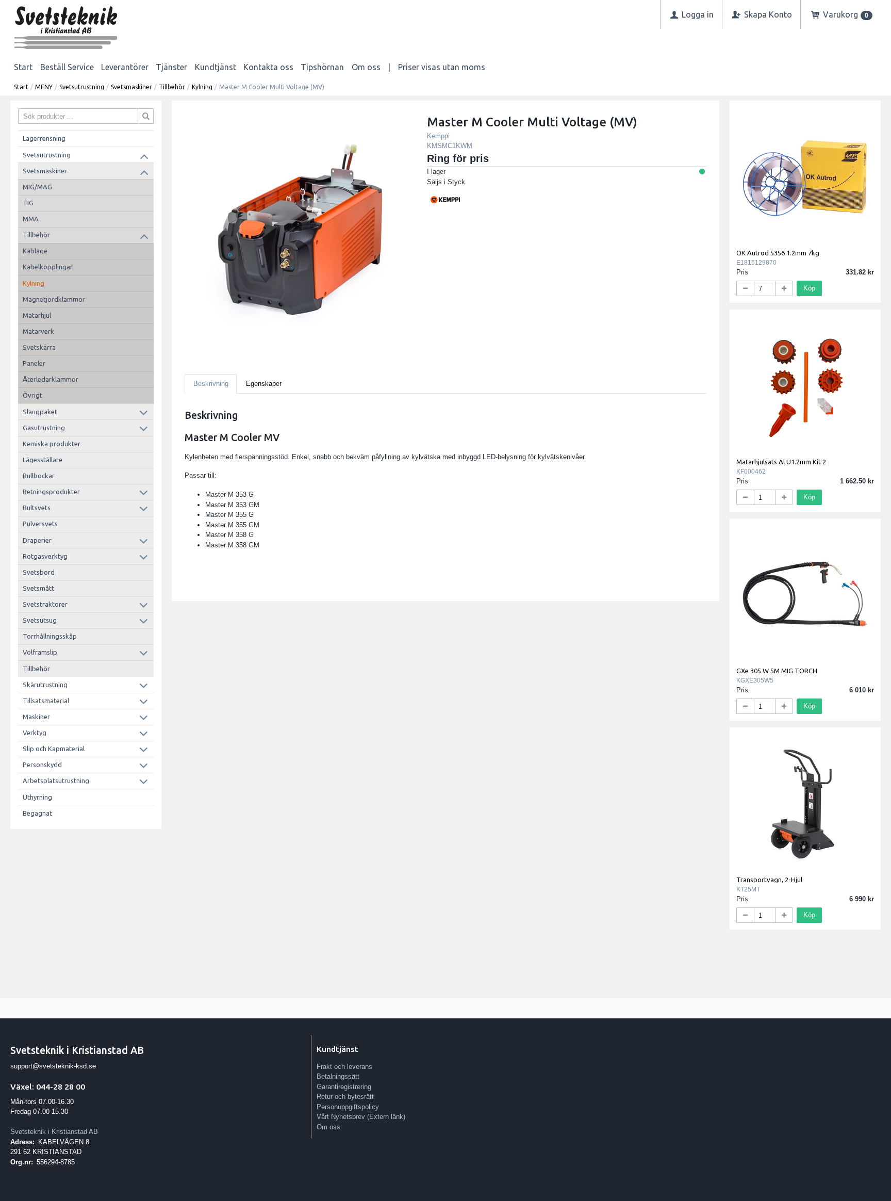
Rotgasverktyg (45, 556)
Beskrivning (210, 383)
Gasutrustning (44, 427)
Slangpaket (40, 411)
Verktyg (34, 732)
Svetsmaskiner (131, 87)
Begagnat (37, 813)
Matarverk (38, 331)
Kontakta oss (268, 67)
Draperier (37, 540)
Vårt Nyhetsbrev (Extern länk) (361, 1117)
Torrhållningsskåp (50, 636)
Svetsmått (38, 588)
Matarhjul (37, 315)
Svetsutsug (40, 620)
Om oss (366, 67)
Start (23, 67)
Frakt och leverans (344, 1066)
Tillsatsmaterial (46, 700)
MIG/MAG (37, 186)
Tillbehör (172, 87)
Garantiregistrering (344, 1087)
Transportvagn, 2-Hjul (769, 879)
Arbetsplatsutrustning (56, 780)
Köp (809, 288)
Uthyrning (37, 797)
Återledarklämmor (50, 379)
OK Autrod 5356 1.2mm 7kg (777, 252)
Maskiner (36, 716)
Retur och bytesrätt (345, 1096)
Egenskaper (264, 383)
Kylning (202, 87)
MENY (44, 87)
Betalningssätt (338, 1076)
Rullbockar (39, 475)
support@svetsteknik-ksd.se (53, 1066)
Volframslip (40, 652)
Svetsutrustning (81, 87)
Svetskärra (39, 347)
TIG (28, 202)
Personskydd (42, 764)
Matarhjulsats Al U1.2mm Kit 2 (781, 461)
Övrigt (32, 395)
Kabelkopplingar (48, 266)
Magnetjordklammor (54, 299)
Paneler (34, 363)
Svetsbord (39, 572)
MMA (31, 218)
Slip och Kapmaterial (54, 748)
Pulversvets (40, 523)
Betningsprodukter (51, 491)
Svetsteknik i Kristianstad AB (54, 1131)
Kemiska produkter (51, 443)
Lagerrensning (44, 138)
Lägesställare (42, 459)
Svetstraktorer (45, 604)
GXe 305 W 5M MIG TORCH (776, 670)
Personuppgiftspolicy (348, 1107)
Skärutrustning (45, 684)
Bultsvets (37, 507)
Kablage (35, 250)
